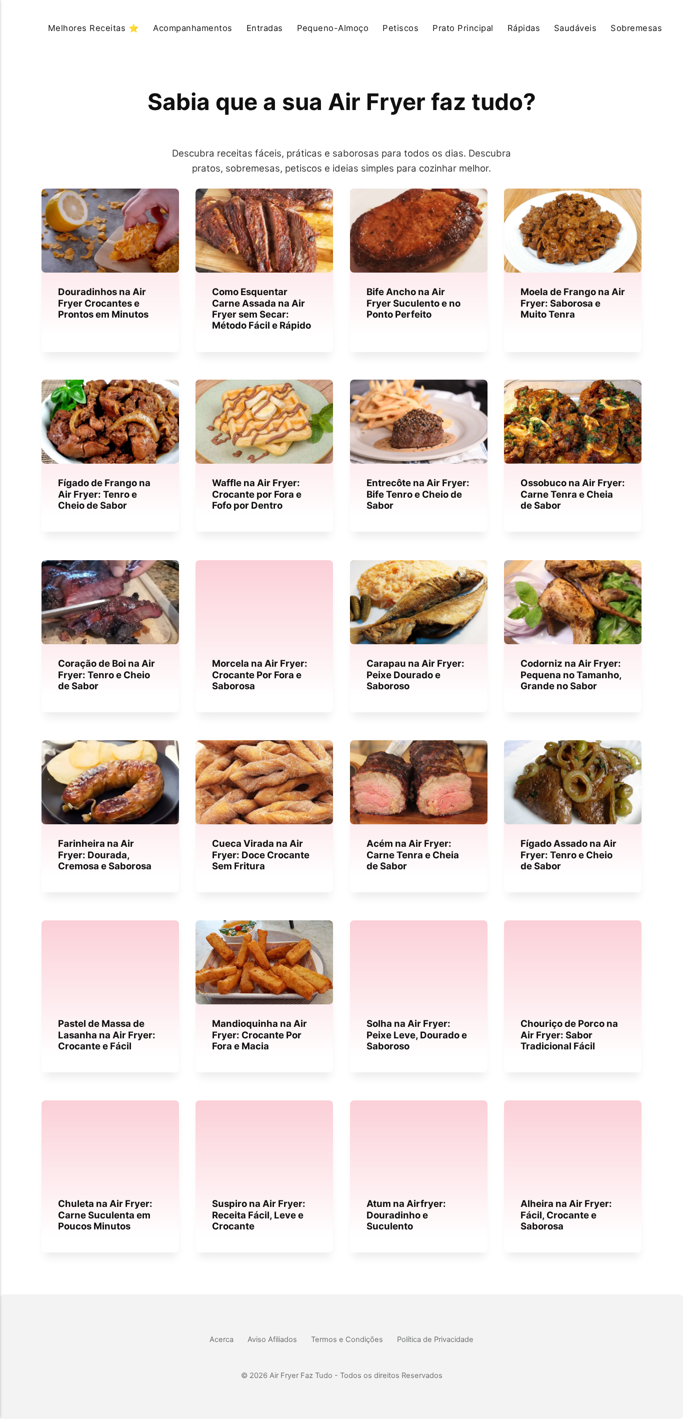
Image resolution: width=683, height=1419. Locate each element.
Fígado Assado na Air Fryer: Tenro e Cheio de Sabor (568, 854)
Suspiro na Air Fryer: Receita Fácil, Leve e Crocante (259, 1214)
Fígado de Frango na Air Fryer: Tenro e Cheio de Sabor (104, 494)
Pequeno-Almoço (333, 28)
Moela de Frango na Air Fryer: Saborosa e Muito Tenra (572, 303)
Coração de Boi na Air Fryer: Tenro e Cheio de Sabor (106, 674)
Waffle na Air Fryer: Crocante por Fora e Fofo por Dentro (257, 494)
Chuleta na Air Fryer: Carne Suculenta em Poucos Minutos (105, 1214)
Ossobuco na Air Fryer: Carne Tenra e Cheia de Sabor (572, 494)
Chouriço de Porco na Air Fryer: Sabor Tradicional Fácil (569, 1034)
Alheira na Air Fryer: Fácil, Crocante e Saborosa (566, 1214)
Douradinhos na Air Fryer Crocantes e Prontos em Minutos (103, 303)
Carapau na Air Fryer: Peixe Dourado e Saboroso (415, 674)
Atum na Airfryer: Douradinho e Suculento (406, 1214)
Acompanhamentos (192, 28)
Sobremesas (636, 28)
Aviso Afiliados (272, 1339)
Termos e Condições (347, 1339)
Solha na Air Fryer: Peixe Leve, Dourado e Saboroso (416, 1034)
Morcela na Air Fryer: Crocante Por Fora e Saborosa (260, 674)
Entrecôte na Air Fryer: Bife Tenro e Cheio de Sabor (417, 494)
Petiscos (400, 28)
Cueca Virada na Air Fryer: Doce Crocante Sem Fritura (261, 854)
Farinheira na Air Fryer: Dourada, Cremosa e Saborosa (105, 854)
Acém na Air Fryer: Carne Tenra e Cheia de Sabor (412, 854)
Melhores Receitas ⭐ (93, 28)
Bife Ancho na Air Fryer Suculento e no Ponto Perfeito (413, 303)
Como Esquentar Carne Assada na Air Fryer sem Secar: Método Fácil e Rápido (261, 308)
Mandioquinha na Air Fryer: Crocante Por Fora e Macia (259, 1034)
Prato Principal (462, 28)
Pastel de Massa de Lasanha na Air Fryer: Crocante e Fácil (107, 1034)
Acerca (222, 1339)
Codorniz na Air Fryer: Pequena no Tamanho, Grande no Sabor (571, 674)
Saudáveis (575, 28)
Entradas (264, 28)
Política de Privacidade (435, 1339)
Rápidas (524, 28)
